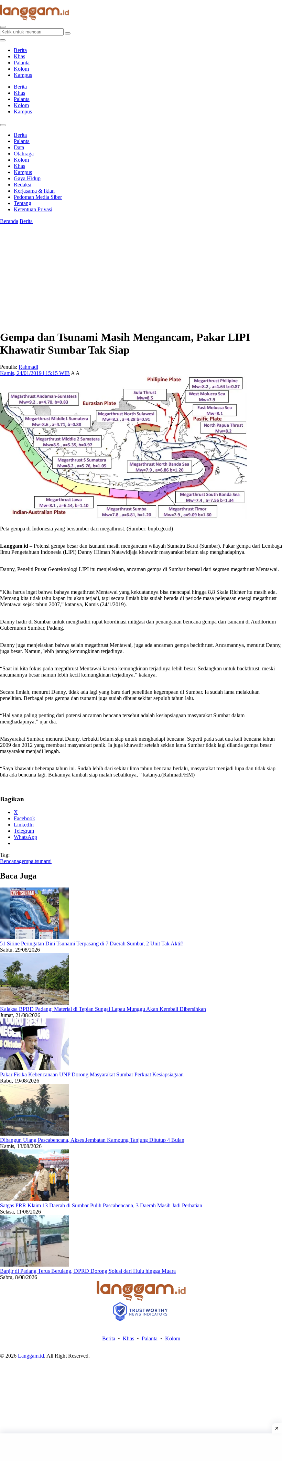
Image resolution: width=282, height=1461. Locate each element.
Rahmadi (28, 367)
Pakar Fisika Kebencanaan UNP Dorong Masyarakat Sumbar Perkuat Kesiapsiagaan (92, 1074)
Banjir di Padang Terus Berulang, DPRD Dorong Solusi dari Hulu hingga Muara (88, 1271)
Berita (20, 50)
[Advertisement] (141, 1447)
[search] (3, 27)
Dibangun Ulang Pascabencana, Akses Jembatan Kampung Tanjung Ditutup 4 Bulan (92, 1140)
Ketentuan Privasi (33, 209)
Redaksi (22, 184)
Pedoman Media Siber (38, 197)
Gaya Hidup (27, 178)
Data (19, 147)
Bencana (9, 861)
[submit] (67, 33)
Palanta (22, 62)
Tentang (22, 203)
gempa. (27, 861)
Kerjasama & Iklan (34, 191)
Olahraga (24, 153)
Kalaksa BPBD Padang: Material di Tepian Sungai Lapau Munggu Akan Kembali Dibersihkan (103, 1009)
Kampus (23, 75)
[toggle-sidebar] (3, 40)
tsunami (43, 861)
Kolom (21, 69)
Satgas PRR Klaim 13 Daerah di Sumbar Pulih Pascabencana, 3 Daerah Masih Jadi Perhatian (101, 1205)
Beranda (9, 221)
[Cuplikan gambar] (34, 937)
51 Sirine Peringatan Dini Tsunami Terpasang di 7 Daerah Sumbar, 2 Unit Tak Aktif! (92, 943)
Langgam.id (31, 1356)
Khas (19, 56)
